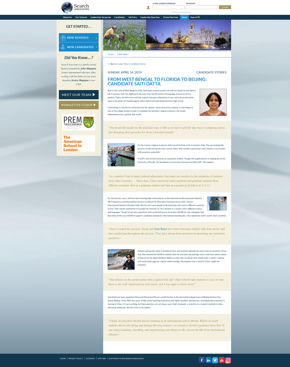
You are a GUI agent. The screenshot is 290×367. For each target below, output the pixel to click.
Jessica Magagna (80, 80)
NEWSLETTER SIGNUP (77, 105)
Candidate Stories (138, 64)
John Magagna (88, 68)
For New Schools (67, 34)
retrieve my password (180, 12)
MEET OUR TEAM (77, 95)
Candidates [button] (119, 17)
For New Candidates (68, 44)
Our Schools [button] (81, 17)
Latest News (123, 64)
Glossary (90, 358)
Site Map (102, 358)
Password (190, 3)
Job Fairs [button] (132, 17)
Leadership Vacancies (101, 17)
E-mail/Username (164, 3)
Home (63, 358)
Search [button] (194, 17)
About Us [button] (67, 17)
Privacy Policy (76, 358)
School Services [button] (170, 17)
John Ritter (160, 229)
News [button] (184, 17)
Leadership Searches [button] (150, 17)
